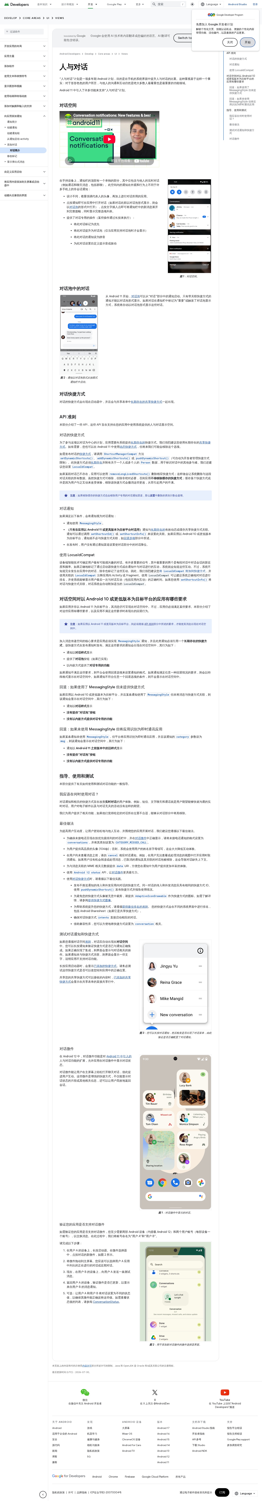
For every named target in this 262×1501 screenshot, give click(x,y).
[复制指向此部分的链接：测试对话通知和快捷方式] (102, 934)
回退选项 (129, 538)
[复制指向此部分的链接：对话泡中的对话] (93, 289)
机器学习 (92, 1433)
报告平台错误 (234, 1428)
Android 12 (163, 1456)
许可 (70, 1492)
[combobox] (168, 4)
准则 (88, 942)
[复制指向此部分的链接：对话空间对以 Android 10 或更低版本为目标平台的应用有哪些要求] (190, 599)
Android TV (128, 1450)
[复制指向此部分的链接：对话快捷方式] (88, 394)
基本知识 (42, 4)
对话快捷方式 (80, 879)
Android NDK (199, 1450)
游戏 (89, 1428)
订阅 (222, 1492)
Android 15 (163, 1439)
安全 (54, 1439)
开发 (90, 4)
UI (48, 18)
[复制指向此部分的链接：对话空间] (80, 106)
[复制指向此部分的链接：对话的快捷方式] (88, 435)
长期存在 (96, 462)
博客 (54, 1456)
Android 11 (163, 1462)
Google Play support (238, 1439)
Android (56, 1428)
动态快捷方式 (128, 447)
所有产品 (181, 1476)
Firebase (130, 1476)
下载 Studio (198, 1445)
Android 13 (163, 1450)
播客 (54, 1462)
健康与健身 (93, 1439)
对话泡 (74, 207)
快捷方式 (85, 454)
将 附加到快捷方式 (182, 571)
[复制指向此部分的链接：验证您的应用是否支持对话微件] (108, 1225)
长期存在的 (138, 402)
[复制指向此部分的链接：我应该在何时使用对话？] (102, 794)
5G (89, 1456)
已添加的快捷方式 (105, 966)
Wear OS (127, 1433)
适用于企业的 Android (64, 1433)
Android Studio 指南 (203, 1428)
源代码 (56, 1445)
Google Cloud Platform (155, 1476)
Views (59, 18)
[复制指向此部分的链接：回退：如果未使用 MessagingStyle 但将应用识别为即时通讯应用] (165, 729)
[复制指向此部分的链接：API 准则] (79, 417)
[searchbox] (24, 31)
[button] (21, 46)
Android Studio (237, 4)
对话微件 (141, 838)
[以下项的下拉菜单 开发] (98, 4)
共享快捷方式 (153, 402)
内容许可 (87, 1365)
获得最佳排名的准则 (135, 907)
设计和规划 (67, 4)
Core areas (32, 18)
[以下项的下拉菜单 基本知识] (52, 4)
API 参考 (196, 1439)
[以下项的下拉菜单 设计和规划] (79, 4)
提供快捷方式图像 (99, 900)
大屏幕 (126, 1428)
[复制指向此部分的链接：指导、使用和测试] (97, 776)
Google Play (114, 4)
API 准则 (149, 624)
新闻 (54, 1450)
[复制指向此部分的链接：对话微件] (77, 1049)
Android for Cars (131, 1445)
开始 (248, 42)
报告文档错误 (234, 1433)
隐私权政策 (93, 1450)
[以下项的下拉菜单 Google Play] (127, 4)
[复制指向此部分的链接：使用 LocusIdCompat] (98, 555)
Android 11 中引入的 (119, 1056)
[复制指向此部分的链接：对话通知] (77, 509)
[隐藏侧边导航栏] (43, 1494)
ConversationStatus (106, 1302)
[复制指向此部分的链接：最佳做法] (77, 824)
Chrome (113, 1476)
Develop (10, 18)
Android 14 (163, 1445)
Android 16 (163, 1433)
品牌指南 (82, 1492)
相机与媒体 (93, 1445)
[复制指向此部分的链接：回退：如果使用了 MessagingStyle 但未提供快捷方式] (148, 687)
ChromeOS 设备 (131, 1439)
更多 (138, 4)
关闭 (230, 42)
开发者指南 (198, 1433)
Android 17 (163, 1428)
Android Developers (70, 53)
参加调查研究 (234, 1445)
